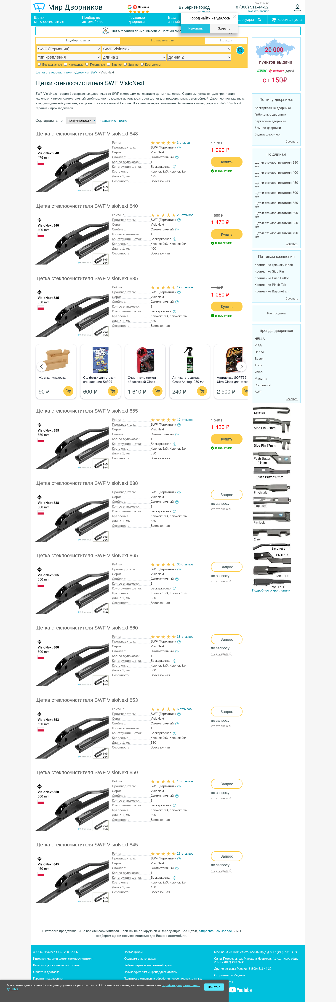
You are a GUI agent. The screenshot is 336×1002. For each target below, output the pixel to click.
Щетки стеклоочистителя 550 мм (276, 204)
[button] (42, 367)
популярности (79, 120)
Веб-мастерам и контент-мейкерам (148, 965)
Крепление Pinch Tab (270, 284)
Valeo (259, 372)
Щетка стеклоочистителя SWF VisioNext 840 (86, 206)
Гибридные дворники (270, 114)
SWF (258, 392)
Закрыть (224, 28)
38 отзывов (185, 636)
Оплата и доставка (46, 972)
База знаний (174, 20)
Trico (258, 365)
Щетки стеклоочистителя (49, 20)
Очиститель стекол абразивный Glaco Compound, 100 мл (142, 382)
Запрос (227, 494)
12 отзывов (185, 287)
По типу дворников (276, 99)
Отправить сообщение (229, 975)
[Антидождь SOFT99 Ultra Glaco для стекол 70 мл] (234, 360)
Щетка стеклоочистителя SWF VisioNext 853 (86, 700)
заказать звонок (258, 11)
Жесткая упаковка (52, 377)
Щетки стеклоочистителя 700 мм (276, 234)
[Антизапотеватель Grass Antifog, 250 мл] (189, 360)
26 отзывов (185, 853)
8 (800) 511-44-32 (252, 7)
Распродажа (276, 313)
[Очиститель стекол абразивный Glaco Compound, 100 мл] (145, 360)
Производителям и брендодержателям (150, 972)
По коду (226, 40)
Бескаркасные (51, 64)
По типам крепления (276, 256)
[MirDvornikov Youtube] (240, 992)
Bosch (259, 358)
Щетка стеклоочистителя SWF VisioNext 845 (86, 845)
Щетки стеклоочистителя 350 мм (276, 164)
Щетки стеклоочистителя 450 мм (276, 184)
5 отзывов (184, 709)
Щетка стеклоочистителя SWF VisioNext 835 (86, 278)
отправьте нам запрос (215, 931)
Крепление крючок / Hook (274, 265)
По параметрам (162, 40)
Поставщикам (133, 952)
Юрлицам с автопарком (140, 958)
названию (107, 120)
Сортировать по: (49, 120)
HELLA (260, 338)
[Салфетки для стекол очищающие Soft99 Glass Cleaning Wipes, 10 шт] (100, 360)
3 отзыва (183, 142)
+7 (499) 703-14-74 (284, 952)
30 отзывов (185, 564)
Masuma (261, 378)
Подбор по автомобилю (92, 20)
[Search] (240, 50)
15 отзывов (185, 781)
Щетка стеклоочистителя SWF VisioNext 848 (86, 134)
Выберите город (194, 7)
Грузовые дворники (137, 20)
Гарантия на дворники (48, 978)
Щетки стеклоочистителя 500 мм (276, 194)
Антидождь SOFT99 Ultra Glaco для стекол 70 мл (233, 382)
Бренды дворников (276, 330)
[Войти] (297, 7)
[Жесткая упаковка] (56, 360)
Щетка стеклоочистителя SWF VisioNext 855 (86, 411)
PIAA (258, 345)
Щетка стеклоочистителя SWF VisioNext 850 (86, 772)
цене (123, 120)
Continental (263, 385)
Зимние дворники (268, 128)
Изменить (195, 28)
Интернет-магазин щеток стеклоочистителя (63, 958)
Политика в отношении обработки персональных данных (163, 978)
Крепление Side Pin (269, 271)
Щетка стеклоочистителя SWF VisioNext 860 (86, 628)
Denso (259, 352)
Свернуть (292, 141)
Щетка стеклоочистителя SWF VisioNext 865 (86, 555)
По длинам (276, 154)
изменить (203, 11)
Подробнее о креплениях (271, 590)
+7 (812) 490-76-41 (232, 962)
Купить (226, 162)
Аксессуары (244, 20)
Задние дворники (267, 134)
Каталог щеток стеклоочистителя (56, 965)
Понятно (214, 987)
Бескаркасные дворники (273, 108)
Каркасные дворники (270, 121)
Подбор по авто (78, 40)
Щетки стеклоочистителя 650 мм (276, 224)
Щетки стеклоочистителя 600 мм (276, 214)
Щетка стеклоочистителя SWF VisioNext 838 (86, 483)
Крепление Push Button (272, 278)
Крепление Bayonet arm (273, 291)
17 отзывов (185, 419)
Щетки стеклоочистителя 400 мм (276, 174)
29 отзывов (185, 215)
